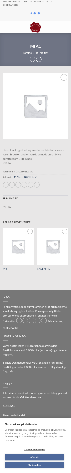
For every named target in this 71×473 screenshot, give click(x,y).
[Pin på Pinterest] (30, 185)
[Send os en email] (37, 320)
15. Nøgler (42, 52)
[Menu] (5, 27)
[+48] (18, 246)
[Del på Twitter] (18, 185)
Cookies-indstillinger (34, 449)
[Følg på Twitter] (31, 320)
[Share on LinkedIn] (37, 185)
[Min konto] (61, 27)
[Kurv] (66, 27)
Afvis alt (34, 457)
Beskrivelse (10, 198)
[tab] (35, 198)
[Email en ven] (24, 185)
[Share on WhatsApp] (6, 185)
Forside (27, 52)
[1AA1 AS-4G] (52, 246)
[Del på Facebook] (12, 185)
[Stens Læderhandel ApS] (35, 27)
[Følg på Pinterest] (44, 320)
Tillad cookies (35, 465)
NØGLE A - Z (30, 177)
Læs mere (10, 440)
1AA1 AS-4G (43, 268)
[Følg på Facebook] (19, 320)
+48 (5, 268)
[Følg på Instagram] (25, 320)
